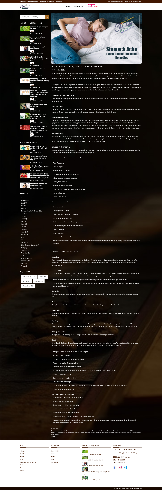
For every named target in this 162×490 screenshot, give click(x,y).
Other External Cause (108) (30, 245)
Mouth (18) (24, 232)
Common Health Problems (28, 462)
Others (53, 459)
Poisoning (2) (25, 253)
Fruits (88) (42, 276)
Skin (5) (23, 255)
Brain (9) (23, 208)
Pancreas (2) (25, 250)
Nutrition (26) (25, 242)
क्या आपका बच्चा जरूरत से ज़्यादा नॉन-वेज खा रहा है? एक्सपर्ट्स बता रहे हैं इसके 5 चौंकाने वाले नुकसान (39, 175)
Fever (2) (24, 219)
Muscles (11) (25, 234)
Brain (21, 459)
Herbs (53, 456)
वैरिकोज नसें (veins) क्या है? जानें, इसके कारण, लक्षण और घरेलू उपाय (39, 80)
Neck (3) (23, 237)
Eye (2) (23, 216)
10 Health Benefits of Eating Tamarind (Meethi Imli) (39, 59)
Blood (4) (24, 203)
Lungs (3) (24, 229)
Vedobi (127, 488)
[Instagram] (120, 467)
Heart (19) (24, 224)
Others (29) (39, 281)
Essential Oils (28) (29, 276)
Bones (22, 456)
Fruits (53, 453)
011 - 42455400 (119, 463)
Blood (22, 453)
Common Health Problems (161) (31, 211)
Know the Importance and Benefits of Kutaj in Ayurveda (38, 116)
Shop (68, 6)
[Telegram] (125, 467)
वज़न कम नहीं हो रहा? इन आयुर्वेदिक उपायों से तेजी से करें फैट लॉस (38, 148)
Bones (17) (24, 206)
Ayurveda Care (78, 6)
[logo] (25, 6)
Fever (22, 470)
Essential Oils (55, 451)
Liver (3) (23, 227)
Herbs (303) (26, 281)
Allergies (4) (25, 200)
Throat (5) (24, 266)
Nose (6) (23, 240)
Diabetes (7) (25, 213)
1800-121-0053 (118, 457)
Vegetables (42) (28, 286)
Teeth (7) (24, 263)
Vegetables (54, 462)
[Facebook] (114, 467)
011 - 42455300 (119, 460)
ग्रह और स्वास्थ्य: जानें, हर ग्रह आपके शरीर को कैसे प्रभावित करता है (38, 158)
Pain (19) (24, 248)
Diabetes (23, 465)
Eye (21, 467)
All (21, 198)
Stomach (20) (25, 261)
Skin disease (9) (26, 258)
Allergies (22, 451)
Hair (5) (23, 221)
